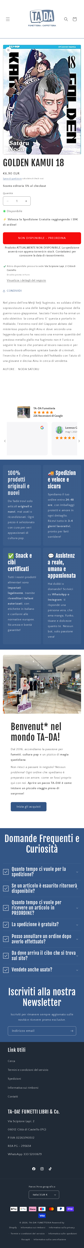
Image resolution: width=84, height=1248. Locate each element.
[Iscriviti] (71, 1031)
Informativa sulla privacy (62, 1227)
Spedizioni (14, 1078)
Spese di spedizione (12, 179)
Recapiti (25, 1239)
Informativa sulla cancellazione (50, 1239)
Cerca (11, 1061)
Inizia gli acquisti (29, 806)
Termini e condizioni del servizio (28, 1070)
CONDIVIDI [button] (14, 290)
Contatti (13, 1096)
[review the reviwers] (33, 428)
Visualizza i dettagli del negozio (26, 280)
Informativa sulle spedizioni (62, 1234)
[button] (8, 19)
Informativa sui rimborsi (23, 1087)
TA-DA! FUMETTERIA (40, 1223)
